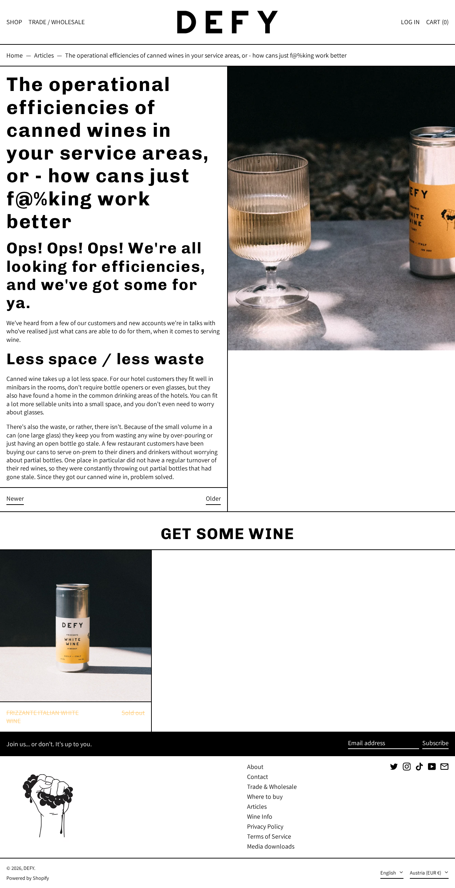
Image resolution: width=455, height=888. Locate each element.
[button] (437, 22)
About (255, 767)
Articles (44, 55)
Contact (257, 777)
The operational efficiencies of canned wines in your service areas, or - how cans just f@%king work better (206, 55)
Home (14, 55)
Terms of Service (269, 836)
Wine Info (259, 816)
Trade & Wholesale (272, 786)
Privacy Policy (265, 826)
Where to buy (265, 796)
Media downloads (270, 846)
